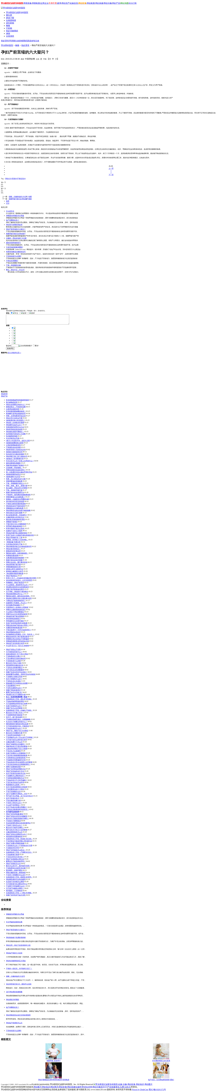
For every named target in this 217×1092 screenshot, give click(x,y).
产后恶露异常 (11, 685)
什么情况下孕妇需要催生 (15, 612)
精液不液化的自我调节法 (15, 492)
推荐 (7, 201)
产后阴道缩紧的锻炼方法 (15, 778)
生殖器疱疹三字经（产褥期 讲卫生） (19, 852)
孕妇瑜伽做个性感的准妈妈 (16, 937)
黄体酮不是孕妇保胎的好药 (16, 413)
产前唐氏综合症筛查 (13, 447)
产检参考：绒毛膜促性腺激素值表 (18, 495)
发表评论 (10, 348)
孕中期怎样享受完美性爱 (15, 501)
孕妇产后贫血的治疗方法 (15, 771)
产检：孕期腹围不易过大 (15, 483)
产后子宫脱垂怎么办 (13, 791)
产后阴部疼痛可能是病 (14, 715)
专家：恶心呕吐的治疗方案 (16, 479)
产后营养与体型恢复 (13, 735)
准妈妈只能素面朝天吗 (14, 452)
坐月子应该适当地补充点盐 (16, 773)
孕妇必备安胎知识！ (13, 549)
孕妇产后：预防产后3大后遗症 (17, 731)
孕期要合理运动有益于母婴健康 (17, 639)
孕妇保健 (99, 3)
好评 (24, 313)
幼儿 (128, 1087)
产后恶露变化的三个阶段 (15, 789)
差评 (33, 313)
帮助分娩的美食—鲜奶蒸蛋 (16, 872)
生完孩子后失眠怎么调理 (15, 881)
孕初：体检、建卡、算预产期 (16, 486)
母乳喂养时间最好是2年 (14, 665)
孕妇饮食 (63, 1087)
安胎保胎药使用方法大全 (15, 427)
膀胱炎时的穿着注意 (13, 551)
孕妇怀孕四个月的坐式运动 (16, 449)
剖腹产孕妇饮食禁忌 (13, 690)
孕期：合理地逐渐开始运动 (16, 416)
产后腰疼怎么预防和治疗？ (16, 776)
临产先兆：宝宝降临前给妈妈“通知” (161, 1080)
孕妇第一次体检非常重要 (15, 422)
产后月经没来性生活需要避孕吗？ (18, 764)
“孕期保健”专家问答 (13, 542)
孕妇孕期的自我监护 (13, 632)
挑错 (30, 199)
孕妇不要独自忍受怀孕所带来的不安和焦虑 (53, 1080)
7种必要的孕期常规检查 (14, 573)
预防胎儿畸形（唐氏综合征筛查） (18, 596)
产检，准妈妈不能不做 (14, 490)
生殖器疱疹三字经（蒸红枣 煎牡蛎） (19, 699)
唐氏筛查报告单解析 (13, 463)
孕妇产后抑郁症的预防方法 (16, 769)
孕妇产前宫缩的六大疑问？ (16, 229)
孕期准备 (27, 3)
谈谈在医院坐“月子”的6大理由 (17, 654)
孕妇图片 (38, 1087)
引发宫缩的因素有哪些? (14, 247)
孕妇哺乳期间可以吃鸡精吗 (16, 879)
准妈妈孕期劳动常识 (13, 474)
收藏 (30, 197)
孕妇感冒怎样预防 (12, 999)
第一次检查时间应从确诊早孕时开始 (19, 472)
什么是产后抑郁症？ (13, 805)
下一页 (111, 175)
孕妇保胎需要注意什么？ (15, 594)
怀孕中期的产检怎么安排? (15, 528)
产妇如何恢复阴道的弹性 (15, 701)
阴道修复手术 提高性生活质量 (17, 683)
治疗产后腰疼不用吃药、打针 (16, 794)
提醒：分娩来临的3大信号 (18, 197)
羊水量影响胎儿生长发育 (161, 1061)
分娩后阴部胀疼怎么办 (14, 832)
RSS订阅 (133, 3)
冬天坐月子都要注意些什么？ (16, 721)
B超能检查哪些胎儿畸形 (14, 443)
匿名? (37, 346)
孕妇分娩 (108, 3)
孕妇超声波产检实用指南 (15, 616)
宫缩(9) (14, 178)
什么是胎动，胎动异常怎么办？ (17, 585)
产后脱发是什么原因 (13, 661)
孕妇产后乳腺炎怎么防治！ (16, 850)
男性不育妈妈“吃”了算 (14, 537)
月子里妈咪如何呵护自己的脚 (16, 703)
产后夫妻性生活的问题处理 (16, 658)
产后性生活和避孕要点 (14, 667)
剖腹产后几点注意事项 (14, 708)
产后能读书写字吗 (12, 848)
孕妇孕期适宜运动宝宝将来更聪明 (18, 1015)
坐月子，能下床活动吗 (14, 717)
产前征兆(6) (21, 178)
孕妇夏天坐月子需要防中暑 (16, 694)
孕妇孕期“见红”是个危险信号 (16, 456)
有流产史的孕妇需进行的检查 (16, 623)
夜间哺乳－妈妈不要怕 (14, 870)
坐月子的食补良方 (12, 798)
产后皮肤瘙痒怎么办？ (14, 728)
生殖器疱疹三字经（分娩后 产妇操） (19, 710)
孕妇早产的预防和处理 (14, 225)
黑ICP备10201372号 (157, 1089)
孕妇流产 (66, 3)
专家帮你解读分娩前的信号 (16, 252)
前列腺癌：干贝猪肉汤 (14, 890)
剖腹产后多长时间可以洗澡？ (16, 672)
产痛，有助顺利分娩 (13, 265)
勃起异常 (5, 41)
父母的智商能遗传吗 (13, 445)
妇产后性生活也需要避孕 (15, 670)
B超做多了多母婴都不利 (14, 459)
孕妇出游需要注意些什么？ (16, 404)
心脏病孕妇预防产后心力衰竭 (16, 749)
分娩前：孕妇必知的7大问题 (16, 238)
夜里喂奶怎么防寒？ (13, 785)
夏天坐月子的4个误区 (14, 663)
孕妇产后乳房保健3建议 (14, 814)
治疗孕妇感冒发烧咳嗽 (14, 992)
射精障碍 (23, 41)
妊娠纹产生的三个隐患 (14, 531)
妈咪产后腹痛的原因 (13, 767)
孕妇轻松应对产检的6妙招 (15, 506)
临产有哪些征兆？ (12, 220)
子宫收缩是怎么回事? (13, 256)
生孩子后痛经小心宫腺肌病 (16, 753)
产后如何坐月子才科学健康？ (16, 780)
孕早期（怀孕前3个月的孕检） (17, 540)
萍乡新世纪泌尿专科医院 (17, 12)
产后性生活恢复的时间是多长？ (17, 809)
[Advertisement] (41, 63)
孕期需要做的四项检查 (14, 481)
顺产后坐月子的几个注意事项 (16, 830)
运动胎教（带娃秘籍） (14, 468)
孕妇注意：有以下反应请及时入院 (18, 945)
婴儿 (124, 1087)
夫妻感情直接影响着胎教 (15, 558)
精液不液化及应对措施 (14, 560)
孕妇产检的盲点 (11, 576)
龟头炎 (36, 41)
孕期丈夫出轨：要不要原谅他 (16, 562)
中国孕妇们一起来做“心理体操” (17, 607)
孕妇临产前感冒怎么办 (14, 1023)
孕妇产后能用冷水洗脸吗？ (16, 744)
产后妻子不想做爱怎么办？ (16, 886)
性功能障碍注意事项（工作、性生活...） (20, 634)
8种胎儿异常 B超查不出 (14, 569)
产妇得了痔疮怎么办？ (14, 825)
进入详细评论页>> (14, 353)
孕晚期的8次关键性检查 (14, 508)
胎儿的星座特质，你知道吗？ (16, 515)
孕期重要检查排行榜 (13, 567)
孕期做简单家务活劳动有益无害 (17, 641)
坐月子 (104, 1087)
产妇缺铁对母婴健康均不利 (16, 760)
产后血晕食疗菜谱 (12, 854)
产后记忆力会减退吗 (13, 751)
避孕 (59, 3)
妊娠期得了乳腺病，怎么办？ (16, 603)
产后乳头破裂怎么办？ (14, 688)
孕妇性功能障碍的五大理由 (16, 961)
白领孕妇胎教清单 (12, 409)
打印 (7, 203)
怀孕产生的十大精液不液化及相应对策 (20, 535)
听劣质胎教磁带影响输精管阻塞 (17, 400)
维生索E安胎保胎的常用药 (15, 519)
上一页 (111, 168)
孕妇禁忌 (54, 1087)
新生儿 (119, 1087)
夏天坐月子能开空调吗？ (15, 827)
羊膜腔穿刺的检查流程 (14, 627)
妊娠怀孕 (80, 1087)
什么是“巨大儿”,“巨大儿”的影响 (17, 646)
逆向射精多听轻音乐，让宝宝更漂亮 (19, 580)
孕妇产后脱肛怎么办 (13, 863)
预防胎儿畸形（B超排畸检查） (17, 553)
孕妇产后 (116, 3)
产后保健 (111, 1087)
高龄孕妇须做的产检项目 (15, 465)
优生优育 (88, 1087)
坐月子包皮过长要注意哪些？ (16, 807)
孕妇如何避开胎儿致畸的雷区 (16, 533)
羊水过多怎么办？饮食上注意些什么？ (20, 461)
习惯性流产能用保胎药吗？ (16, 600)
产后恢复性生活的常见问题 (16, 868)
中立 (16, 313)
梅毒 (17, 45)
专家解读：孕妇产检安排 (15, 582)
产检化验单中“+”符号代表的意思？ (18, 630)
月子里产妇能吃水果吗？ (15, 888)
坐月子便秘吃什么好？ (14, 679)
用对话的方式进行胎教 (14, 513)
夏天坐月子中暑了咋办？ (15, 712)
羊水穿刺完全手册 (12, 438)
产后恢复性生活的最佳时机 (16, 758)
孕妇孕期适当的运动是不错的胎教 (18, 510)
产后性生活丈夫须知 (13, 681)
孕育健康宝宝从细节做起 (15, 621)
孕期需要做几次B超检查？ (15, 497)
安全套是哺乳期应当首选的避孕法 (18, 823)
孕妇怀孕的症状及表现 (14, 429)
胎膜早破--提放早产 (54, 1061)
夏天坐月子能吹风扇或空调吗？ (17, 818)
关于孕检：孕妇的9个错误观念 (17, 591)
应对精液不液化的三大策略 (16, 434)
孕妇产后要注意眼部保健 (15, 843)
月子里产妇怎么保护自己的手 (16, 740)
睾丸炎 (16, 41)
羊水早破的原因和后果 (14, 922)
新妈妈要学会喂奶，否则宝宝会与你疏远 (20, 674)
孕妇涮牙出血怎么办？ (14, 425)
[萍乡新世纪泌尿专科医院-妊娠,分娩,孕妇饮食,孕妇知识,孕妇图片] (123, 1084)
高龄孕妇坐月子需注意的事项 (16, 746)
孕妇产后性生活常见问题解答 (16, 816)
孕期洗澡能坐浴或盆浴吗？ (16, 470)
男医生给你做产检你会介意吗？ (17, 625)
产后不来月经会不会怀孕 (15, 782)
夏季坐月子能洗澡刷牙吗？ (16, 861)
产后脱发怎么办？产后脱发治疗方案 (19, 845)
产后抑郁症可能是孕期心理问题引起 (19, 841)
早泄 (11, 41)
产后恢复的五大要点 (13, 656)
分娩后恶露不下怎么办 (14, 742)
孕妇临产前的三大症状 (14, 953)
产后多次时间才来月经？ (15, 857)
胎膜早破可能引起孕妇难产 (18, 199)
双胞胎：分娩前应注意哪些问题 (17, 499)
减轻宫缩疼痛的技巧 (13, 243)
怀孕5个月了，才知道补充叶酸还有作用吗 (21, 578)
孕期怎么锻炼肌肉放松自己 (16, 609)
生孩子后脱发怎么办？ (14, 706)
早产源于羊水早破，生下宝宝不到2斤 (19, 796)
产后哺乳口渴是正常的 (14, 676)
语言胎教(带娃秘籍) (13, 605)
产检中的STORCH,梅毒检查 (16, 524)
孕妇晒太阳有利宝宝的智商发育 (17, 587)
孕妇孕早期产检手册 (13, 564)
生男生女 (44, 3)
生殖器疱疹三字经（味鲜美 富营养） (19, 877)
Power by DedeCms (140, 1089)
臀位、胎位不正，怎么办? (15, 270)
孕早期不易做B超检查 (14, 526)
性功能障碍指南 (11, 436)
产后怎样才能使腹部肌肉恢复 (16, 755)
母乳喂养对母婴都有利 (14, 836)
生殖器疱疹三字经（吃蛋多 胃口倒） (19, 839)
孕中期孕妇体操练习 (13, 618)
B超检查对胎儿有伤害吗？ (15, 420)
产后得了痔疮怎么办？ (14, 803)
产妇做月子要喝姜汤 (13, 821)
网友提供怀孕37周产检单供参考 (17, 637)
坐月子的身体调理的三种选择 (16, 787)
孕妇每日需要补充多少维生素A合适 (19, 598)
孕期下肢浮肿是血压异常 (15, 589)
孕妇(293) (8, 178)
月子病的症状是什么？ (14, 652)
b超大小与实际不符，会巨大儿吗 (18, 440)
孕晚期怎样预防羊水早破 (15, 216)
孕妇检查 (91, 3)
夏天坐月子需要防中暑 (14, 733)
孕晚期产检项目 (11, 522)
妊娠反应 (74, 3)
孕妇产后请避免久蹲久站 (15, 859)
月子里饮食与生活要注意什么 (16, 884)
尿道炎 (30, 41)
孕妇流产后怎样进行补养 (15, 643)
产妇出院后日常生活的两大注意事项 (19, 762)
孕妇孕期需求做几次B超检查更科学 (19, 546)
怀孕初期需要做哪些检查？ (16, 411)
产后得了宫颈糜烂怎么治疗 (16, 875)
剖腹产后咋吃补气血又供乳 (16, 895)
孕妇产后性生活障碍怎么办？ (16, 834)
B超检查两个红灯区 (13, 477)
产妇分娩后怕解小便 (13, 800)
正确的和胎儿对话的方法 (15, 517)
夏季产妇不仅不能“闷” (14, 692)
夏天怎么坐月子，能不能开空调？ (18, 866)
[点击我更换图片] (25, 346)
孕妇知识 (46, 1087)
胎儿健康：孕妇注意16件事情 (16, 488)
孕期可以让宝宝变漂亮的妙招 (16, 614)
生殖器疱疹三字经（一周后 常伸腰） (19, 893)
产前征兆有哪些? (12, 261)
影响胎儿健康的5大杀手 (14, 571)
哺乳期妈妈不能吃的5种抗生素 (17, 724)
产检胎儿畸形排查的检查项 (16, 504)
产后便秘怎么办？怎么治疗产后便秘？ (20, 737)
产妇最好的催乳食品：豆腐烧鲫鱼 (18, 719)
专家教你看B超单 (12, 555)
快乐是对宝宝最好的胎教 (15, 454)
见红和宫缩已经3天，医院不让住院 (18, 984)
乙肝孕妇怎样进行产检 (14, 544)
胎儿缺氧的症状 (11, 402)
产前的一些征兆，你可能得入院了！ (19, 968)
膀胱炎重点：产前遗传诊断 (16, 407)
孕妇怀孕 (4, 394)
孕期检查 (36, 3)
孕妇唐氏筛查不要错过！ (15, 431)
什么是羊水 (10, 211)
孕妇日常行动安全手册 (14, 418)
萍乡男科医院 (7, 45)
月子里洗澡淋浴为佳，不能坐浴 (17, 726)
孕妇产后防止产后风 (13, 649)
